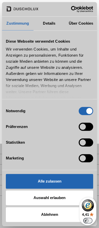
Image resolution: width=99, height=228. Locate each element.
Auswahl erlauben (49, 198)
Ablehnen (49, 214)
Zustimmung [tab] (17, 23)
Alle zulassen (49, 181)
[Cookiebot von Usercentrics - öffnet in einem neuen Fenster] (71, 9)
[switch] (86, 127)
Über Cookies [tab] (81, 23)
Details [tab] (49, 23)
